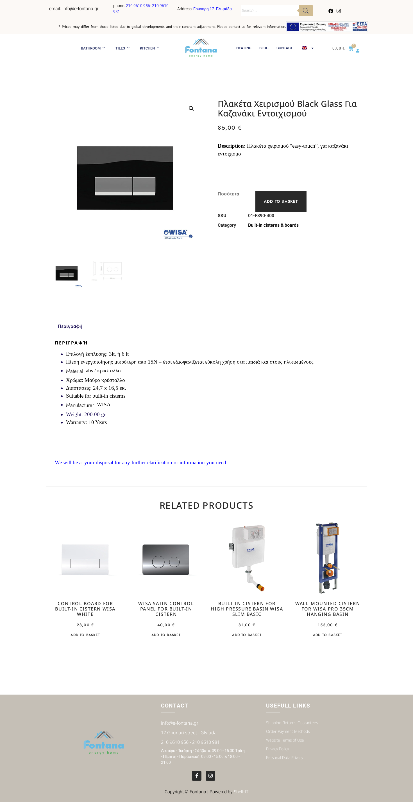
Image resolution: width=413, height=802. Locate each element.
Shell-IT (241, 792)
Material (74, 371)
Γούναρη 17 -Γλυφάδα (212, 9)
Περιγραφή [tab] (70, 326)
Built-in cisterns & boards (273, 225)
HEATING (243, 48)
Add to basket (281, 201)
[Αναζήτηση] (306, 10)
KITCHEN (147, 48)
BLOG (264, 48)
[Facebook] (331, 10)
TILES (120, 48)
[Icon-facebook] (196, 776)
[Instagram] (338, 10)
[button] (191, 108)
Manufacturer (80, 405)
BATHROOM (91, 48)
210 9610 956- (139, 6)
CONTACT (284, 48)
